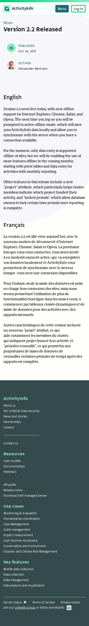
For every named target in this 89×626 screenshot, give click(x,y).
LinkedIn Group (25, 608)
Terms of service (43, 602)
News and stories (15, 416)
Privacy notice (70, 602)
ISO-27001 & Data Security (21, 411)
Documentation (14, 466)
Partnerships (12, 422)
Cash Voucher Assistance (20, 541)
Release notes (13, 490)
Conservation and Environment (24, 546)
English (12, 97)
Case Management (16, 524)
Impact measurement (18, 535)
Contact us (10, 443)
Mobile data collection (18, 569)
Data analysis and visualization (23, 586)
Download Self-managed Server (25, 496)
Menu (62, 8)
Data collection (13, 575)
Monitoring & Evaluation (20, 513)
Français (14, 225)
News (8, 23)
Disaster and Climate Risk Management (30, 552)
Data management (16, 580)
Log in (78, 8)
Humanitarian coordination (21, 519)
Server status (13, 602)
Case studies (12, 461)
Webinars (10, 472)
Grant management (16, 530)
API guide (9, 485)
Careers (8, 427)
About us (9, 406)
